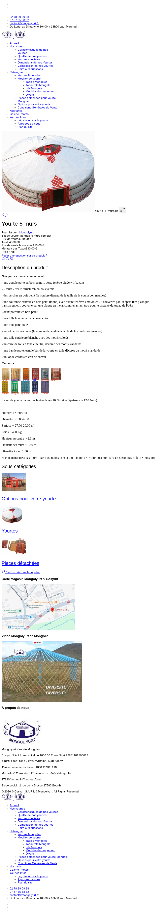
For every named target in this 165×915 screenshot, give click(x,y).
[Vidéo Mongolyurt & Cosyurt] (42, 701)
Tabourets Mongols (38, 85)
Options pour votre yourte (34, 104)
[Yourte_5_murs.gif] (48, 210)
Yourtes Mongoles (29, 75)
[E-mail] (11, 259)
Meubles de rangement (40, 91)
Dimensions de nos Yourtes (35, 62)
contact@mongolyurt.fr (24, 23)
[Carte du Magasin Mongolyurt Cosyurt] (38, 629)
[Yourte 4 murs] (4, 215)
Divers (30, 94)
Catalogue (16, 72)
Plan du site (25, 126)
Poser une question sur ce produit (23, 255)
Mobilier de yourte (29, 78)
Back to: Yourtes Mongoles (22, 572)
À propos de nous (29, 123)
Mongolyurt (26, 232)
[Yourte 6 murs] (7, 215)
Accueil (14, 43)
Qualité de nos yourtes (32, 56)
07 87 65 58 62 (19, 20)
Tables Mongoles (36, 81)
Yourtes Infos (18, 117)
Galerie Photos (19, 114)
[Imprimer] (7, 259)
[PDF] (3, 259)
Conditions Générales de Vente (37, 107)
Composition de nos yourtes (35, 65)
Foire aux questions (30, 69)
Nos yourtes (17, 46)
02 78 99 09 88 (19, 16)
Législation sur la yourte (33, 120)
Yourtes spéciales (29, 59)
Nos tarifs (16, 110)
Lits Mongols (34, 88)
